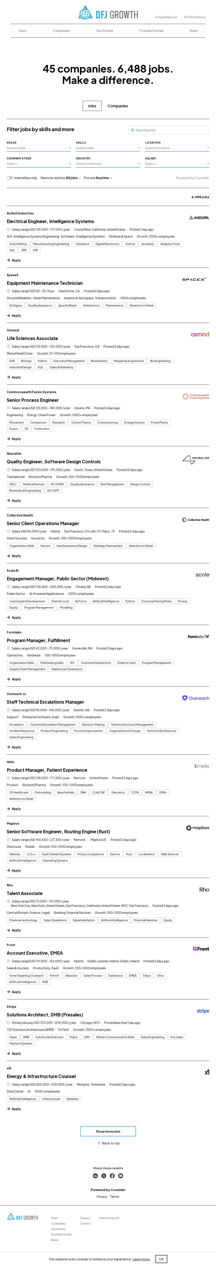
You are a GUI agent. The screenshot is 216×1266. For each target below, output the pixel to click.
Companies (61, 30)
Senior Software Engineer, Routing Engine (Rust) (58, 831)
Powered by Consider (192, 178)
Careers (85, 1218)
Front (11, 945)
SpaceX (12, 275)
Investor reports (109, 1218)
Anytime (102, 178)
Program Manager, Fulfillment (38, 640)
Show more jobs (108, 1131)
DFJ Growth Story (194, 17)
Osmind (13, 330)
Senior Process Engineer (33, 400)
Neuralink (14, 453)
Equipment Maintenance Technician (45, 283)
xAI (9, 1068)
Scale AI (13, 570)
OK (161, 1259)
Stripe (11, 1006)
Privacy (102, 1196)
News (194, 30)
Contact (85, 1223)
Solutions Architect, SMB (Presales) (45, 1014)
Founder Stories (151, 30)
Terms (114, 1196)
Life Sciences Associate (32, 338)
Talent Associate (25, 893)
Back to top (111, 1143)
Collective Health (20, 515)
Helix (10, 762)
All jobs (72, 178)
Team (22, 30)
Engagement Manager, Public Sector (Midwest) (58, 578)
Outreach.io (16, 694)
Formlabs (14, 632)
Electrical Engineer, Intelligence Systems (50, 221)
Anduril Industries (20, 213)
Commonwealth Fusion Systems (31, 392)
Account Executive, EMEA (35, 953)
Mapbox (13, 823)
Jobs (92, 105)
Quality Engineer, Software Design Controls (54, 461)
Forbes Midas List (166, 17)
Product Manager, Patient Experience (47, 770)
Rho (10, 885)
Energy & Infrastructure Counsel (41, 1076)
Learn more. (141, 1259)
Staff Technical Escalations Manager (45, 702)
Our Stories (104, 30)
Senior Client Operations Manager (43, 523)
